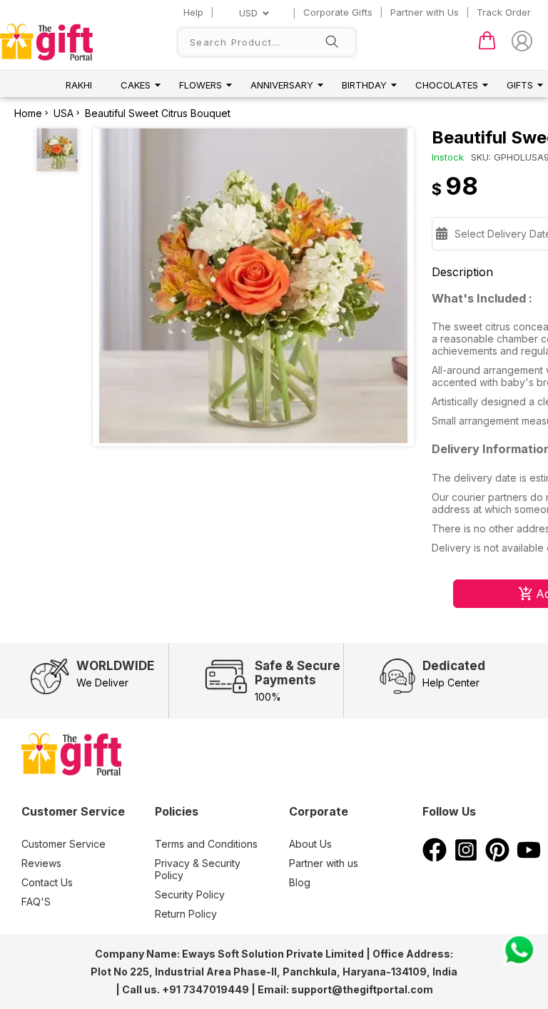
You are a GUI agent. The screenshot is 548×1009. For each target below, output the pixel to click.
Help (193, 12)
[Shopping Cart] (487, 46)
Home (28, 113)
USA (63, 113)
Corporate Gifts (337, 12)
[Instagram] (466, 858)
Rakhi (79, 85)
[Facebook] (434, 858)
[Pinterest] (497, 858)
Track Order (504, 12)
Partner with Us (424, 12)
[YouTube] (529, 858)
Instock (448, 157)
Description (462, 272)
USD (248, 13)
